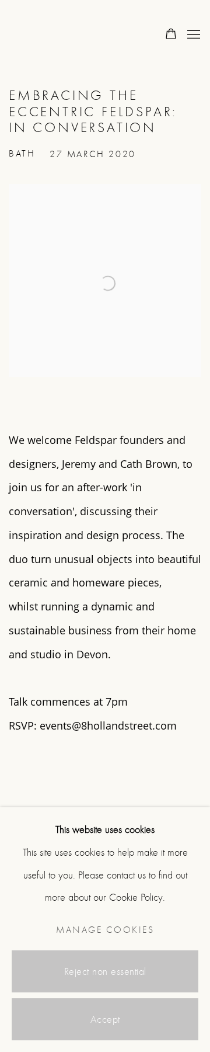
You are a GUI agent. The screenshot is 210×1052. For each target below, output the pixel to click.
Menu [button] (192, 35)
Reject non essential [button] (105, 972)
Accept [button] (105, 1019)
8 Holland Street (55, 35)
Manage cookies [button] (105, 930)
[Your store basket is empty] (171, 35)
